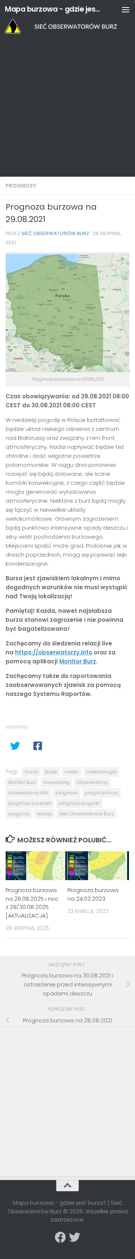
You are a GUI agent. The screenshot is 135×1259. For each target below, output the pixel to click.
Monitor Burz (77, 661)
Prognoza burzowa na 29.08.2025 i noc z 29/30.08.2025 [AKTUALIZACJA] (32, 902)
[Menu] (125, 9)
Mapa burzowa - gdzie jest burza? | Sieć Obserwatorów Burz (53, 9)
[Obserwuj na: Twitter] (74, 1237)
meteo (71, 772)
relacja (44, 814)
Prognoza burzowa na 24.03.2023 (93, 894)
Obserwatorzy (92, 782)
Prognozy (21, 185)
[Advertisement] (67, 105)
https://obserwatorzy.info (53, 652)
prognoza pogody (79, 803)
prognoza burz (101, 793)
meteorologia (101, 772)
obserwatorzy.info (28, 793)
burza (31, 772)
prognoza (67, 793)
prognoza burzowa (29, 803)
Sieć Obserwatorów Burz (55, 233)
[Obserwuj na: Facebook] (60, 1237)
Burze (51, 772)
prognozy (19, 814)
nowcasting (56, 782)
